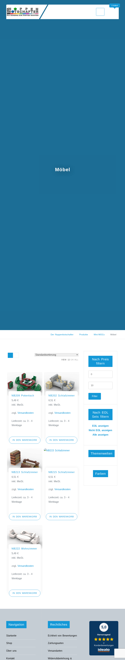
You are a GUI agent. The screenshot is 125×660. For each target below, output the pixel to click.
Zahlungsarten (56, 643)
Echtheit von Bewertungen (62, 635)
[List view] (16, 355)
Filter (94, 396)
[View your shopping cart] (115, 11)
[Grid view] (10, 355)
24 (72, 360)
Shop (9, 643)
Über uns (11, 650)
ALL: (77, 360)
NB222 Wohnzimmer (24, 548)
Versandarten (55, 650)
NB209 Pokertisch (23, 395)
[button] (24, 440)
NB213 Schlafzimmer (25, 472)
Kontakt (10, 658)
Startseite (11, 635)
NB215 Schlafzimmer (61, 472)
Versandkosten (26, 413)
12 (69, 360)
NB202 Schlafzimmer (61, 395)
